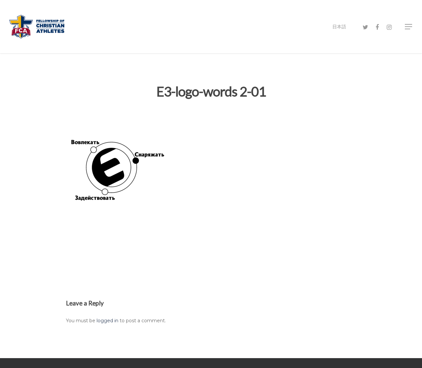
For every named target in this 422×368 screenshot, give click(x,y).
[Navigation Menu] (409, 26)
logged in (107, 321)
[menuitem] (339, 26)
